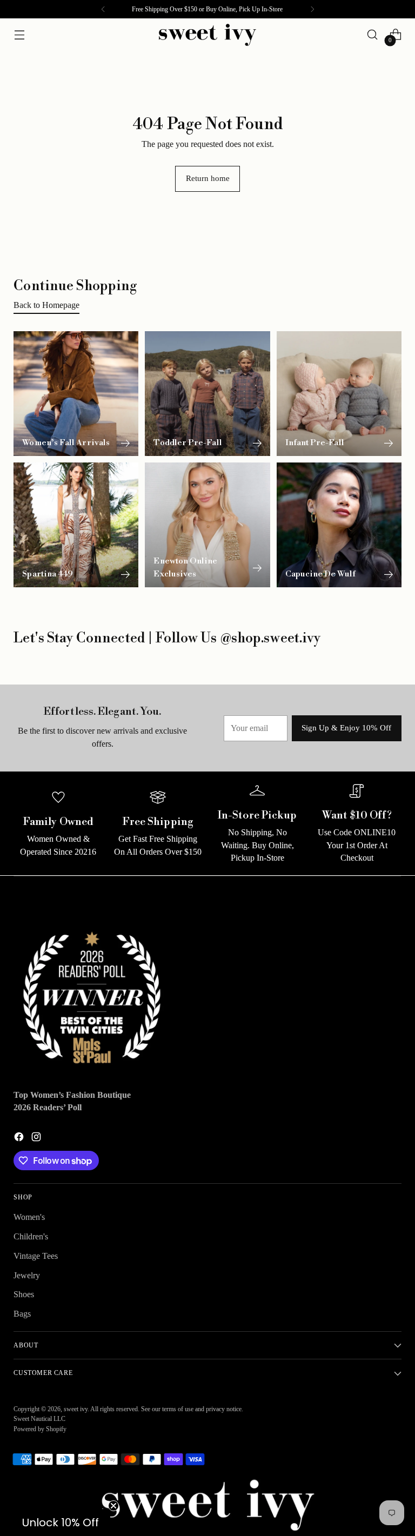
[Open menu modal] (19, 35)
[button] (60, 1522)
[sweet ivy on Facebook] (20, 1138)
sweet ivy (76, 1409)
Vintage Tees (36, 1255)
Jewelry (27, 1275)
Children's (31, 1236)
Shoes (24, 1294)
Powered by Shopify (40, 1429)
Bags (22, 1313)
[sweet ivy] (207, 35)
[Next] (312, 9)
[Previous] (103, 9)
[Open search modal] (373, 35)
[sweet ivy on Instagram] (37, 1138)
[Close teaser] (113, 1505)
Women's (29, 1217)
